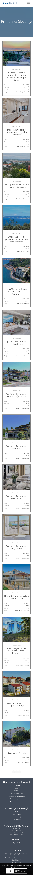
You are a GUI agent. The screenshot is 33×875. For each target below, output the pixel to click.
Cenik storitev (16, 862)
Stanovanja (16, 785)
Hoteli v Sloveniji (16, 817)
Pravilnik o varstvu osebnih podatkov (16, 858)
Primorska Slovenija (16, 802)
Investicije (16, 811)
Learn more (20, 871)
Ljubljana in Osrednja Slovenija (16, 796)
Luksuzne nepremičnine (16, 793)
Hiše (16, 788)
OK (9, 871)
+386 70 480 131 (16, 842)
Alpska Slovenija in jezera (16, 799)
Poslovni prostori (16, 814)
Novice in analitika (16, 819)
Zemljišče (16, 791)
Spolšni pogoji (16, 860)
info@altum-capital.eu (17, 844)
